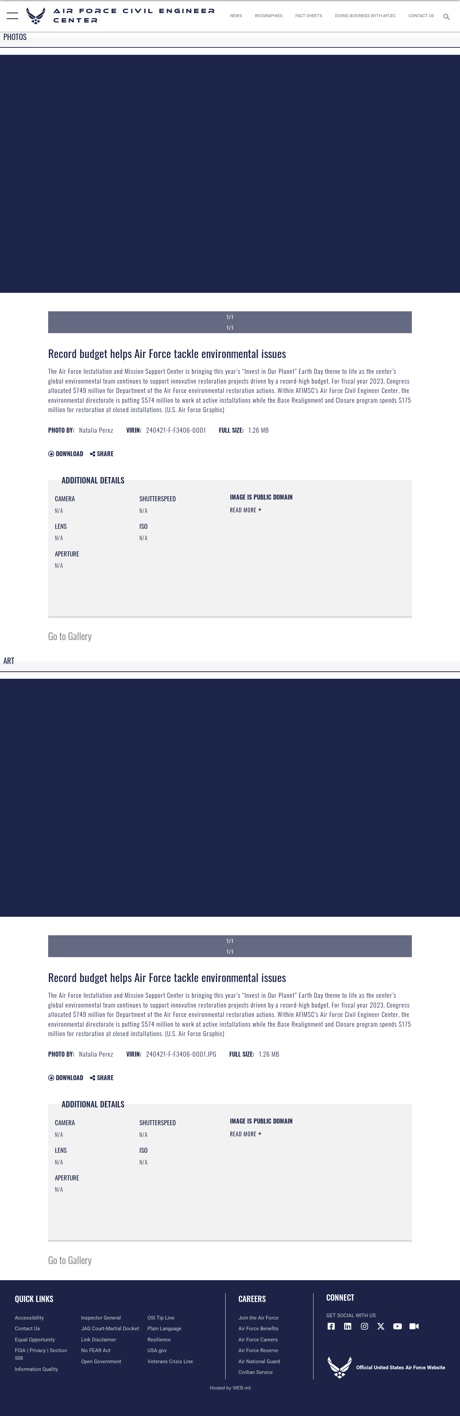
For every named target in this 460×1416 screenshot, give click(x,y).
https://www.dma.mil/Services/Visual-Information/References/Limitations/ (309, 562)
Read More (244, 510)
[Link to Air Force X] (381, 1326)
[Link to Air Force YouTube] (397, 1326)
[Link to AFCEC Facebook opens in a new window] (331, 1326)
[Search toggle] (448, 16)
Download (68, 453)
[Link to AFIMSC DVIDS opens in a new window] (414, 1326)
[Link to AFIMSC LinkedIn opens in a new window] (348, 1326)
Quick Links (34, 1298)
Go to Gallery (70, 635)
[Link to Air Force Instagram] (364, 1326)
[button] (11, 16)
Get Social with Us (351, 1315)
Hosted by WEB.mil (230, 1387)
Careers (252, 1298)
